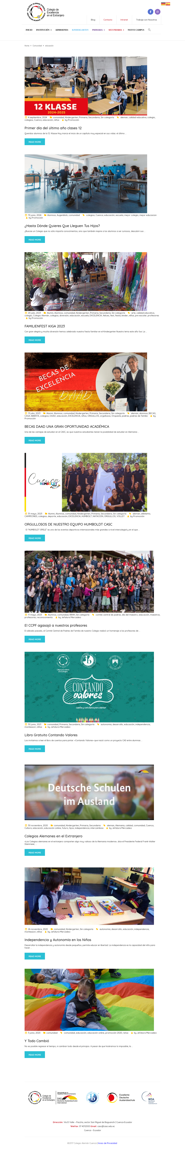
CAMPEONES (31, 516)
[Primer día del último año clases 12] (86, 85)
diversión (64, 315)
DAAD (53, 415)
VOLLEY (121, 516)
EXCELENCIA (96, 315)
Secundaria (115, 30)
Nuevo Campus (136, 30)
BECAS (152, 413)
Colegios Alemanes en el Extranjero (53, 836)
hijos (71, 828)
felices (106, 315)
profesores (153, 315)
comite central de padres (108, 614)
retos (125, 1032)
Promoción (73, 120)
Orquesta (116, 415)
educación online (52, 828)
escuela (119, 215)
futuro (65, 828)
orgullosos (105, 415)
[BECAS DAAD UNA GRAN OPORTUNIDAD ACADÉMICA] (86, 381)
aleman (124, 117)
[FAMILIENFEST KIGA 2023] (86, 281)
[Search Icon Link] (149, 28)
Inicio (29, 30)
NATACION (98, 516)
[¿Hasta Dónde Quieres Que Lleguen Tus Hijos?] (86, 183)
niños (56, 120)
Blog (93, 19)
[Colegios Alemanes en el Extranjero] (89, 792)
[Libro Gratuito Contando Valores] (89, 687)
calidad (129, 825)
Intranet (124, 19)
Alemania (120, 825)
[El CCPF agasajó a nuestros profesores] (89, 581)
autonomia (106, 724)
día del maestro (130, 614)
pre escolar (141, 315)
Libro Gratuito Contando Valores (51, 735)
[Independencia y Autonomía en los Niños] (89, 896)
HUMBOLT (87, 516)
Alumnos (51, 215)
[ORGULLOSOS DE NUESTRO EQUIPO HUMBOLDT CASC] (86, 482)
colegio (151, 117)
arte (133, 313)
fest (112, 315)
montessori (30, 727)
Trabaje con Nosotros (146, 19)
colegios (29, 120)
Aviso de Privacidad (107, 1143)
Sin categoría (107, 117)
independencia (142, 724)
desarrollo (118, 724)
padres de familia (139, 415)
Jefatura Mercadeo (71, 617)
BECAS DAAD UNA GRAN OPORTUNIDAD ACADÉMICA (67, 426)
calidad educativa (137, 117)
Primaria (97, 30)
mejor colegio (131, 215)
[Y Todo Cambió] (89, 999)
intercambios (96, 828)
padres (125, 415)
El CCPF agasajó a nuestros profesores (56, 625)
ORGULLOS (93, 415)
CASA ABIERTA (32, 415)
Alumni (50, 313)
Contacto (107, 19)
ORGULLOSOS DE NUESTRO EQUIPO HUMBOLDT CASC (68, 524)
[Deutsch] (163, 3)
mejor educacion (148, 215)
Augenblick (62, 215)
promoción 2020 (113, 1032)
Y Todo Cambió (37, 1041)
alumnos (143, 413)
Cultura (28, 828)
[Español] (168, 3)
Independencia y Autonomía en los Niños (58, 940)
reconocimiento (45, 617)
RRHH (72, 614)
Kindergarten (80, 30)
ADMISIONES (61, 30)
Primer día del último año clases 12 (53, 128)
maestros (155, 614)
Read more (35, 142)
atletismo (145, 513)
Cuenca (38, 120)
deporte (52, 516)
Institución (42, 30)
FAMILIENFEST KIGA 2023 (45, 326)
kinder (125, 315)
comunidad (58, 117)
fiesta (118, 315)
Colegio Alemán (41, 315)
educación (48, 120)
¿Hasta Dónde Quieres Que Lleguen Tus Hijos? (62, 226)
